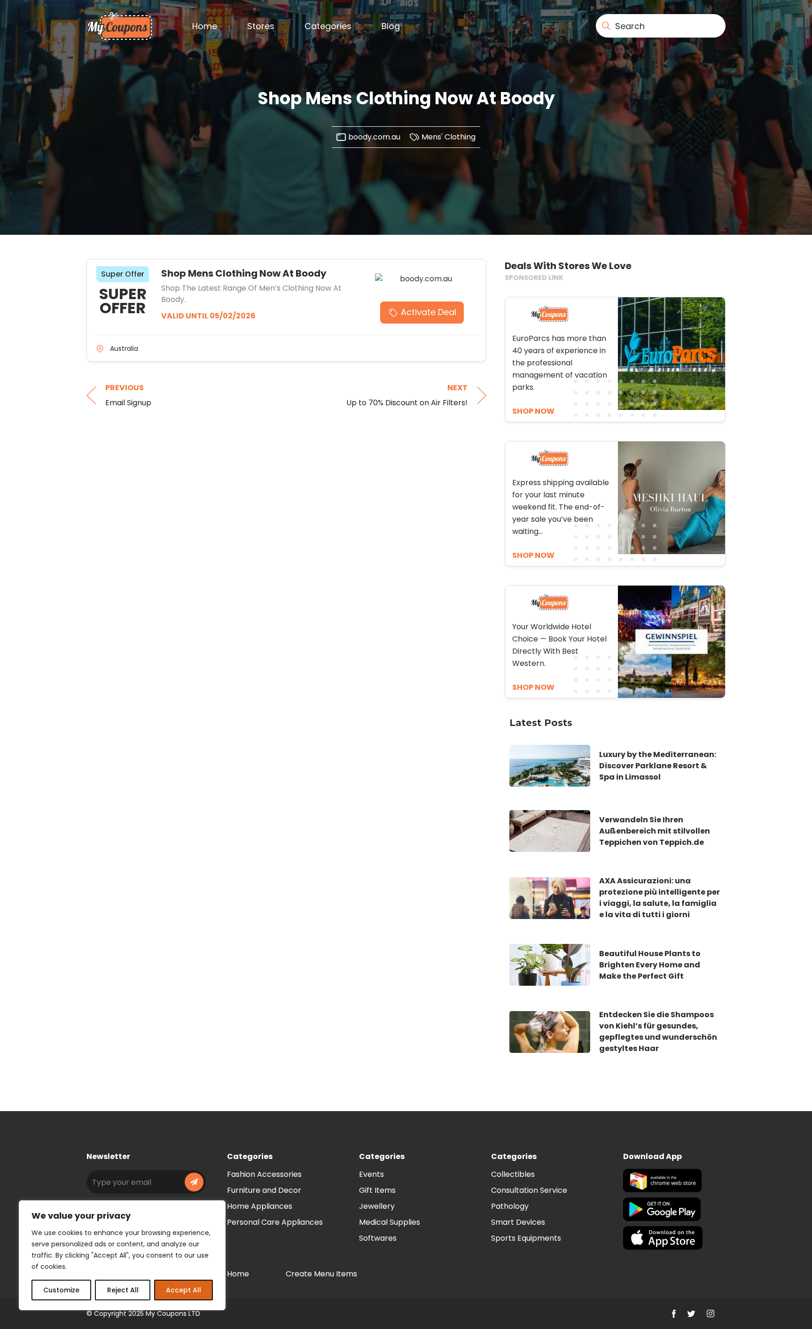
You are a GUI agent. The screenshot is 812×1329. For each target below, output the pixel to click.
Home (204, 26)
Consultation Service (529, 1190)
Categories (327, 26)
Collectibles (513, 1174)
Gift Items (377, 1190)
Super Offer (122, 274)
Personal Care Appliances (275, 1222)
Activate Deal (428, 312)
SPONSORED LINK (534, 277)
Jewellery (377, 1206)
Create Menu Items (321, 1273)
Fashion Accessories (264, 1174)
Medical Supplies (389, 1222)
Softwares (378, 1238)
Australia (124, 348)
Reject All (123, 1290)
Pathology (510, 1206)
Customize (61, 1290)
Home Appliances (259, 1206)
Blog (391, 26)
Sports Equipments (526, 1238)
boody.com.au (374, 136)
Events (371, 1174)
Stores (260, 26)
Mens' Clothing (449, 136)
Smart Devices (518, 1222)
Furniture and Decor (264, 1190)
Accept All (183, 1290)
